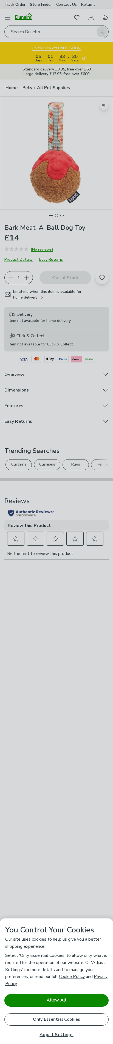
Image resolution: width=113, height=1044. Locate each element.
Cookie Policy (72, 977)
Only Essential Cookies (56, 1019)
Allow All (56, 1000)
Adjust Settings (56, 1034)
